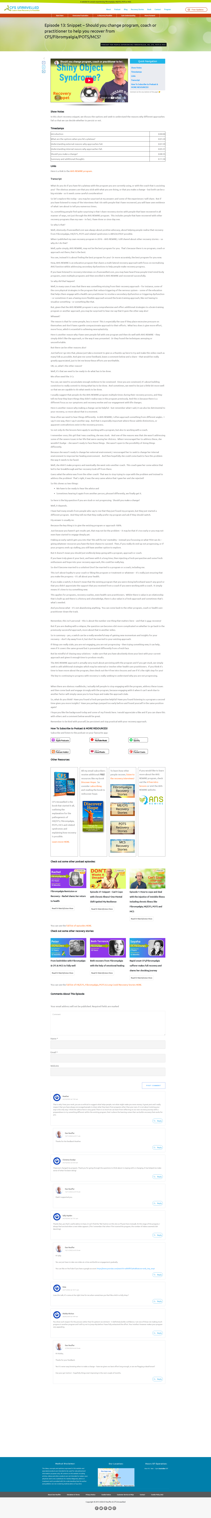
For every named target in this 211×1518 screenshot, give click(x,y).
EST (163, 1468)
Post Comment (153, 1085)
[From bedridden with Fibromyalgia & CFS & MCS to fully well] (68, 948)
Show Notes (136, 67)
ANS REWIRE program (81, 171)
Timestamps (136, 71)
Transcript (135, 80)
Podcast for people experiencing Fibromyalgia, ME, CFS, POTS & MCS (133, 45)
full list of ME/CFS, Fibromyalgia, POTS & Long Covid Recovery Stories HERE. (104, 984)
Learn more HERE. (61, 841)
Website (55, 1065)
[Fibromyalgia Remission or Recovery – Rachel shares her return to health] (68, 878)
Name (54, 1038)
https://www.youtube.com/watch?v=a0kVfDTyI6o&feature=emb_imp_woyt (126, 1268)
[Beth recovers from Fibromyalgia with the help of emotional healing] (108, 948)
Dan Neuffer (69, 1133)
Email (54, 1052)
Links (133, 76)
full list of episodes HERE (78, 925)
